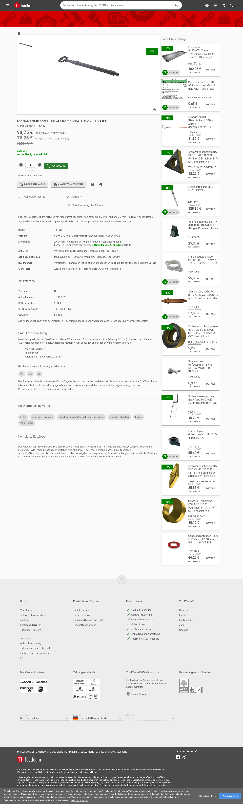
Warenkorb (56, 166)
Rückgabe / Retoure (30, 630)
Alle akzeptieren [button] (230, 796)
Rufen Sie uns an (82, 615)
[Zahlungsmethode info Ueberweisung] (79, 684)
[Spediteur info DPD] (26, 692)
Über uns (184, 610)
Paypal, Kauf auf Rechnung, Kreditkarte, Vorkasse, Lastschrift (87, 257)
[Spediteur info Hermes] (40, 684)
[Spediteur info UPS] (40, 692)
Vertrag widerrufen (30, 625)
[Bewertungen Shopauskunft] (195, 692)
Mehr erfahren (138, 694)
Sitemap (183, 630)
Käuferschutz (186, 620)
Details (210, 69)
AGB (22, 658)
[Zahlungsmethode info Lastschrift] (93, 692)
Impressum (26, 638)
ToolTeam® (76, 251)
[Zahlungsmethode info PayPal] (79, 699)
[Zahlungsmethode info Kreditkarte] (93, 699)
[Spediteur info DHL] (26, 684)
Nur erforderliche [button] (207, 796)
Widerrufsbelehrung (30, 643)
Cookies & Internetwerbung (34, 653)
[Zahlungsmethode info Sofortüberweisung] (93, 684)
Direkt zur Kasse (32, 185)
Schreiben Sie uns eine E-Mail (88, 620)
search (177, 5)
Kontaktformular (82, 610)
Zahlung (24, 620)
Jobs (181, 625)
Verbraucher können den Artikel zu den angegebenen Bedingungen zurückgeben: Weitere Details (105, 263)
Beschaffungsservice (84, 625)
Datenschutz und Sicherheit (35, 648)
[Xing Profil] (184, 758)
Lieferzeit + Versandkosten (34, 615)
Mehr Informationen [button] (79, 800)
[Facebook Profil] (178, 758)
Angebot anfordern (68, 185)
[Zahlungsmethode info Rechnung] (79, 692)
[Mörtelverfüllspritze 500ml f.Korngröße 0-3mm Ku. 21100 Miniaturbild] (25, 44)
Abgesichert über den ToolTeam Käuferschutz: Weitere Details (87, 269)
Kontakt (183, 615)
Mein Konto (26, 610)
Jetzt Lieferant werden (29, 175)
